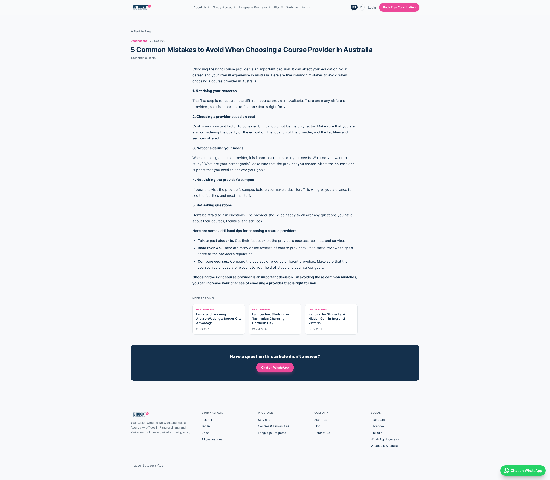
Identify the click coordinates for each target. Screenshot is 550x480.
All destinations (212, 439)
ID (361, 7)
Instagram (378, 419)
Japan (206, 426)
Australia (208, 419)
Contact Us (322, 433)
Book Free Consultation (399, 7)
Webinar (292, 7)
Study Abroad (224, 7)
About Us (201, 7)
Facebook (377, 426)
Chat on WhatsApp (275, 367)
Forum (305, 7)
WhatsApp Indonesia (385, 439)
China (205, 433)
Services (264, 419)
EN (354, 7)
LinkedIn (376, 433)
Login (372, 7)
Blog (278, 7)
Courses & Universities (273, 426)
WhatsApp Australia (384, 445)
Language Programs (254, 7)
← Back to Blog (141, 31)
